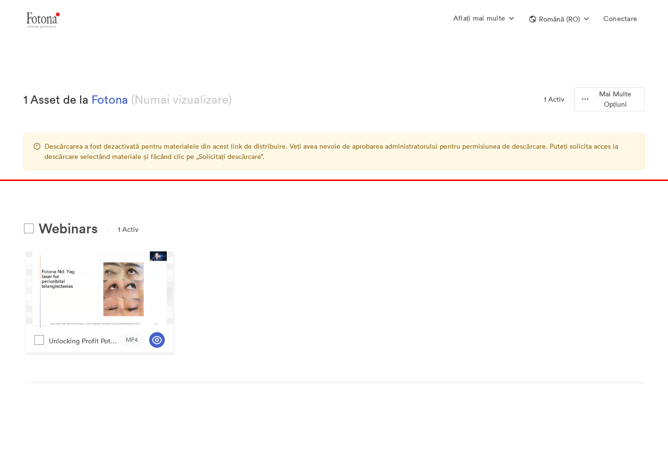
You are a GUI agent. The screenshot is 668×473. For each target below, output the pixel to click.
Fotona (109, 99)
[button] (559, 19)
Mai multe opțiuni (615, 99)
